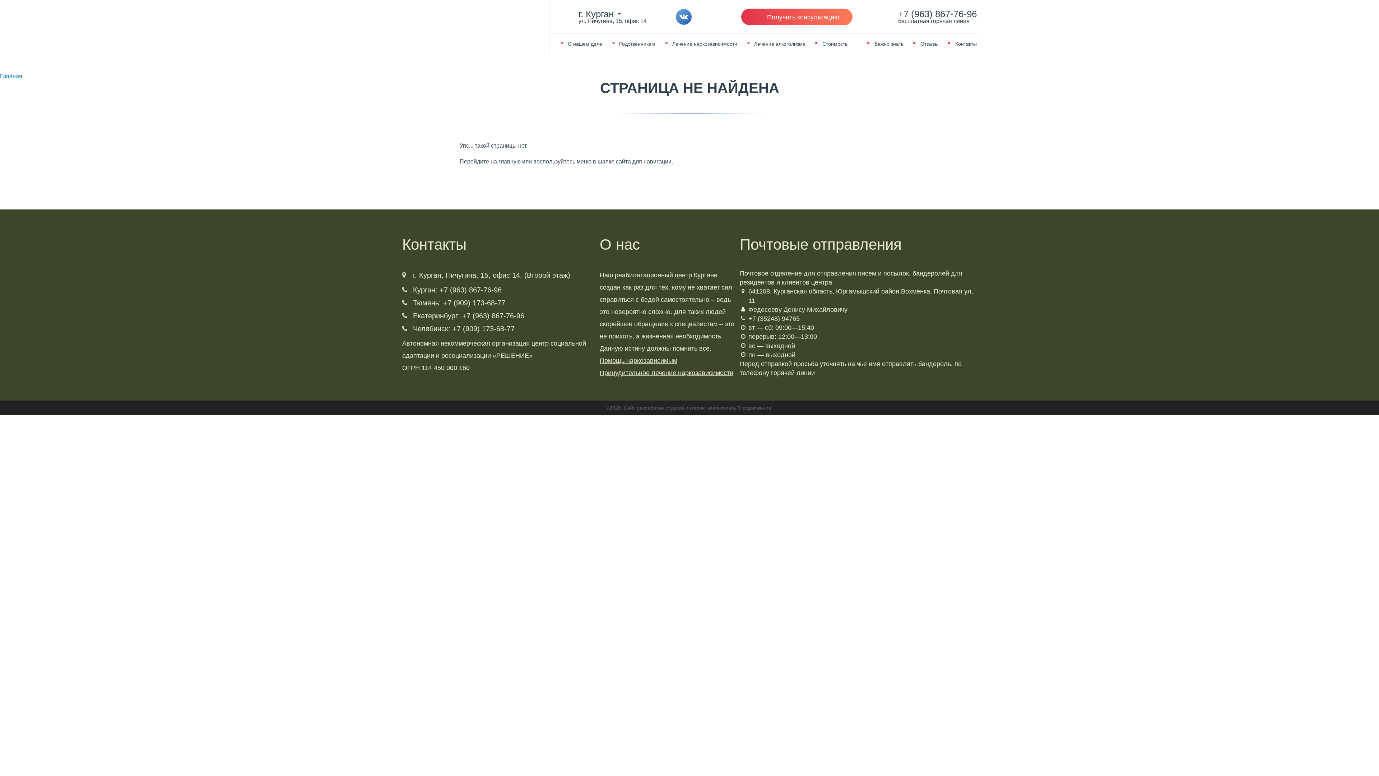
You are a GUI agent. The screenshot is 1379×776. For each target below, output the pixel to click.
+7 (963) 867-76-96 (937, 17)
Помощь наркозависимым (638, 360)
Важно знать (889, 44)
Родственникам (637, 44)
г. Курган (596, 14)
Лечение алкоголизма (779, 44)
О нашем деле (585, 44)
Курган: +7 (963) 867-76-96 (457, 290)
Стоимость (835, 44)
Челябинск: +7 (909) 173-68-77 (464, 329)
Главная (11, 76)
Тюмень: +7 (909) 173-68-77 (459, 303)
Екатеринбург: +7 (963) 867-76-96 (468, 316)
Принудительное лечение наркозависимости (666, 373)
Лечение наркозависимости (704, 44)
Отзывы (929, 44)
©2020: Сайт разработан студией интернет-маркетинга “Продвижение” (689, 408)
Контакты (966, 44)
